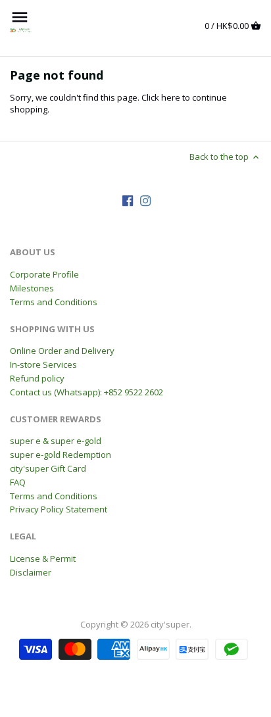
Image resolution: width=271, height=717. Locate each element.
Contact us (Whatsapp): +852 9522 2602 (86, 392)
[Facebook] (127, 200)
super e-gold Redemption (60, 454)
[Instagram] (145, 200)
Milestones (32, 288)
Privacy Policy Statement (58, 509)
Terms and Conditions (53, 302)
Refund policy (37, 378)
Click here (160, 97)
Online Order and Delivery (62, 351)
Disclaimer (30, 572)
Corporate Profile (44, 274)
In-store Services (43, 364)
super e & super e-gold (55, 441)
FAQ (18, 482)
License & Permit (43, 558)
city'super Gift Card (48, 468)
